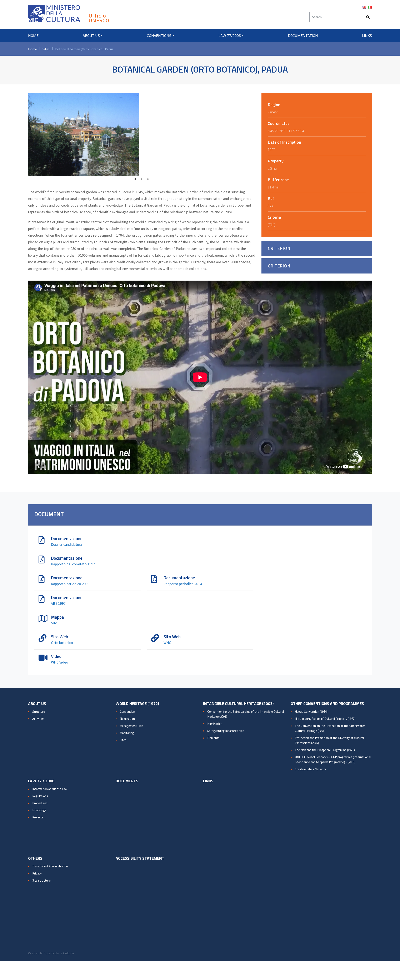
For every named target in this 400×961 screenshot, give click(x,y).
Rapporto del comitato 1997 (73, 564)
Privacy (37, 873)
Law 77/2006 (230, 35)
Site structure (41, 880)
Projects (37, 817)
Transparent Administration (50, 866)
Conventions (159, 35)
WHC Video (59, 662)
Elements (213, 738)
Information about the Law (49, 789)
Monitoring (127, 733)
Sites (46, 49)
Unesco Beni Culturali (54, 15)
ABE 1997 (58, 603)
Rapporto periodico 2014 (182, 583)
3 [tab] (148, 179)
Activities (38, 719)
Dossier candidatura (66, 544)
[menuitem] (364, 7)
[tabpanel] (141, 134)
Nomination (127, 719)
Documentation (303, 35)
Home (33, 35)
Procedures (40, 803)
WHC (167, 642)
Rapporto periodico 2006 (70, 583)
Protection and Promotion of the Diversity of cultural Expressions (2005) (329, 740)
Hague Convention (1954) (311, 712)
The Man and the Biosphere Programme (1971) (325, 750)
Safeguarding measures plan (225, 731)
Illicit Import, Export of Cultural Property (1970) (325, 719)
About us (91, 35)
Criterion (279, 248)
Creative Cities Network (310, 769)
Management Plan (131, 726)
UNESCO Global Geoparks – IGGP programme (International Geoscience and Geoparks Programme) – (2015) (333, 759)
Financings (39, 810)
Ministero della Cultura (57, 953)
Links (367, 35)
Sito (54, 623)
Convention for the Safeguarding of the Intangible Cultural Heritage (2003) (245, 714)
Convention (127, 712)
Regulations (40, 796)
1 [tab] (135, 179)
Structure (38, 712)
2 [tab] (142, 179)
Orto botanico (62, 642)
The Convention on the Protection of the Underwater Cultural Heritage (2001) (330, 728)
